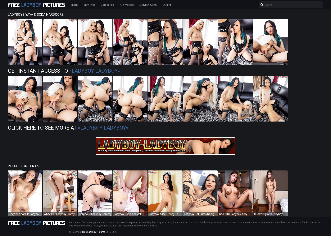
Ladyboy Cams (148, 4)
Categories (107, 4)
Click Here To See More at (68, 128)
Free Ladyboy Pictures (93, 232)
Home (74, 4)
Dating (167, 4)
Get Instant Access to (64, 71)
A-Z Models (127, 4)
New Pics (89, 4)
